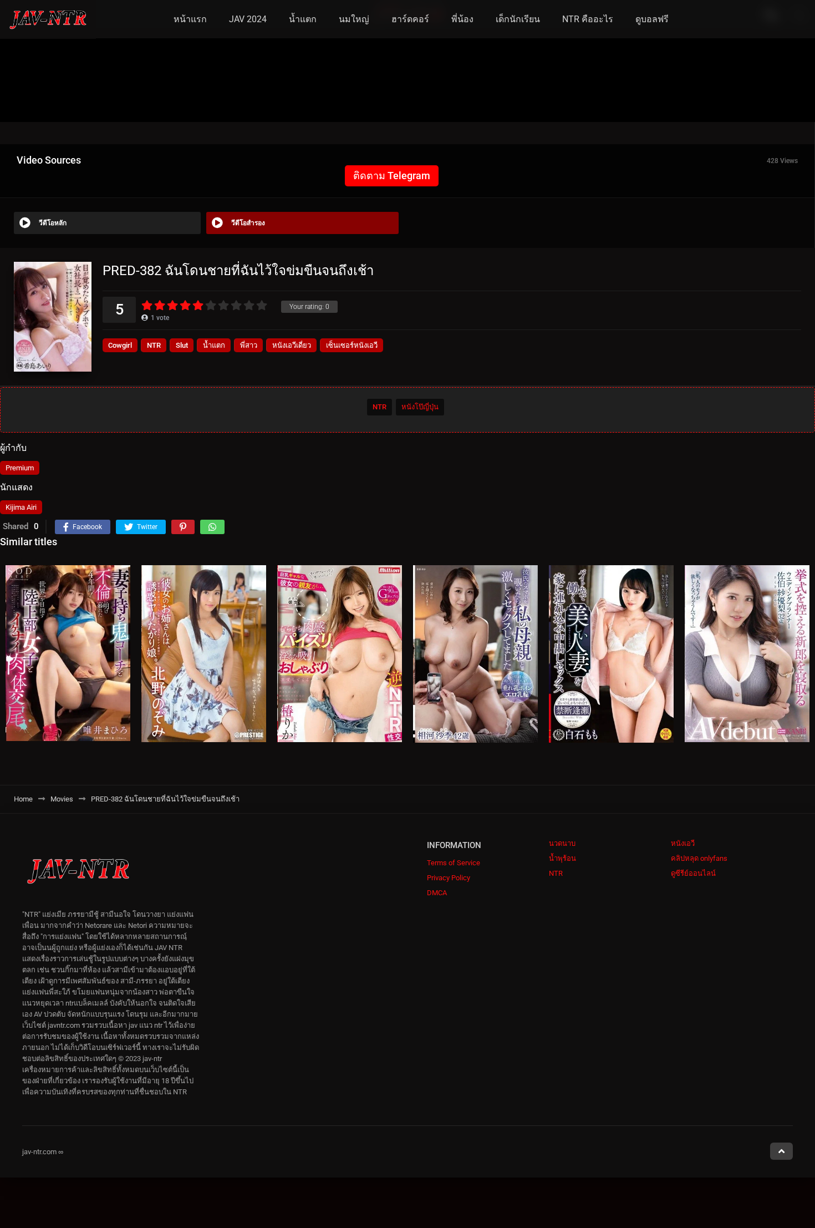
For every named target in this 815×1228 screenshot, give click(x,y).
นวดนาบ (562, 843)
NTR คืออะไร (587, 19)
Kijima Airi (21, 507)
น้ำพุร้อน (562, 858)
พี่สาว (248, 345)
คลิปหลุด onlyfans (699, 858)
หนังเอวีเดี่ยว (291, 345)
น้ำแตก (303, 19)
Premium (20, 468)
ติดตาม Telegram (391, 175)
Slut (182, 345)
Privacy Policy (448, 878)
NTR (154, 345)
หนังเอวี (683, 843)
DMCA (437, 893)
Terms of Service (453, 863)
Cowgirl (120, 345)
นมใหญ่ (354, 19)
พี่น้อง (462, 19)
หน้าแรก (190, 19)
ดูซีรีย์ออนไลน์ (693, 873)
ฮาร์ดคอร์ (410, 19)
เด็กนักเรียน (518, 19)
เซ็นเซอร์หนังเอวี (352, 345)
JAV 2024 (248, 19)
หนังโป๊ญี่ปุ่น (420, 407)
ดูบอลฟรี (652, 19)
